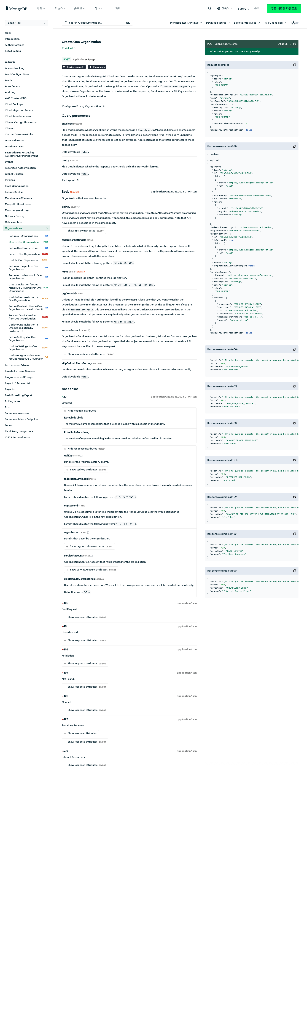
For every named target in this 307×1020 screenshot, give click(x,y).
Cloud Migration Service (19, 110)
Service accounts (75, 67)
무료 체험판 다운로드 (284, 8)
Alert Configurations (17, 74)
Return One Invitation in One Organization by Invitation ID (28, 308)
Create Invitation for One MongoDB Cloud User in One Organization (28, 288)
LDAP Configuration (16, 186)
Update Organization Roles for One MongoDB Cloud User (28, 357)
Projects (10, 389)
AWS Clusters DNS (15, 98)
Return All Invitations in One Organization (28, 277)
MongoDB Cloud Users (18, 204)
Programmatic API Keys (19, 377)
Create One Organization (28, 242)
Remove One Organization (28, 254)
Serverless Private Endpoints (22, 419)
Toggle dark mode (294, 23)
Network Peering (15, 216)
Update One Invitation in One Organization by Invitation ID (28, 328)
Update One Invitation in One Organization (28, 298)
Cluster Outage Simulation (20, 122)
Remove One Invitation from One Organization (28, 317)
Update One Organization (28, 260)
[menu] (26, 23)
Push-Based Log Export (18, 395)
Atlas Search (12, 86)
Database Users (14, 146)
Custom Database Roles (19, 134)
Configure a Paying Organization (81, 106)
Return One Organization (28, 248)
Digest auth (99, 67)
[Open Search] (210, 8)
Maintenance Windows (18, 198)
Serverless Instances (17, 413)
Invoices (10, 179)
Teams (9, 425)
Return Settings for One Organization (28, 338)
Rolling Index (12, 401)
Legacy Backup (14, 192)
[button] (224, 8)
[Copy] (294, 44)
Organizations (13, 228)
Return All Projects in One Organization (28, 267)
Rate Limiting (13, 51)
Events (9, 161)
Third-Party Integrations (19, 431)
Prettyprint (68, 180)
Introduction (12, 38)
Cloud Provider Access (18, 116)
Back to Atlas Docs (245, 22)
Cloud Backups (14, 104)
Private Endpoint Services (20, 371)
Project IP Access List (17, 383)
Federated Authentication (20, 167)
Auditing (10, 92)
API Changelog (274, 22)
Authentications (14, 44)
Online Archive (13, 222)
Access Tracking (14, 68)
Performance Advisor (17, 365)
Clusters (10, 128)
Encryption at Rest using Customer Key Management (21, 154)
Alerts (8, 80)
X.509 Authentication (17, 437)
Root (7, 407)
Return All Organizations (28, 236)
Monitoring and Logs (17, 210)
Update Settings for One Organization (28, 348)
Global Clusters (14, 173)
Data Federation (14, 140)
